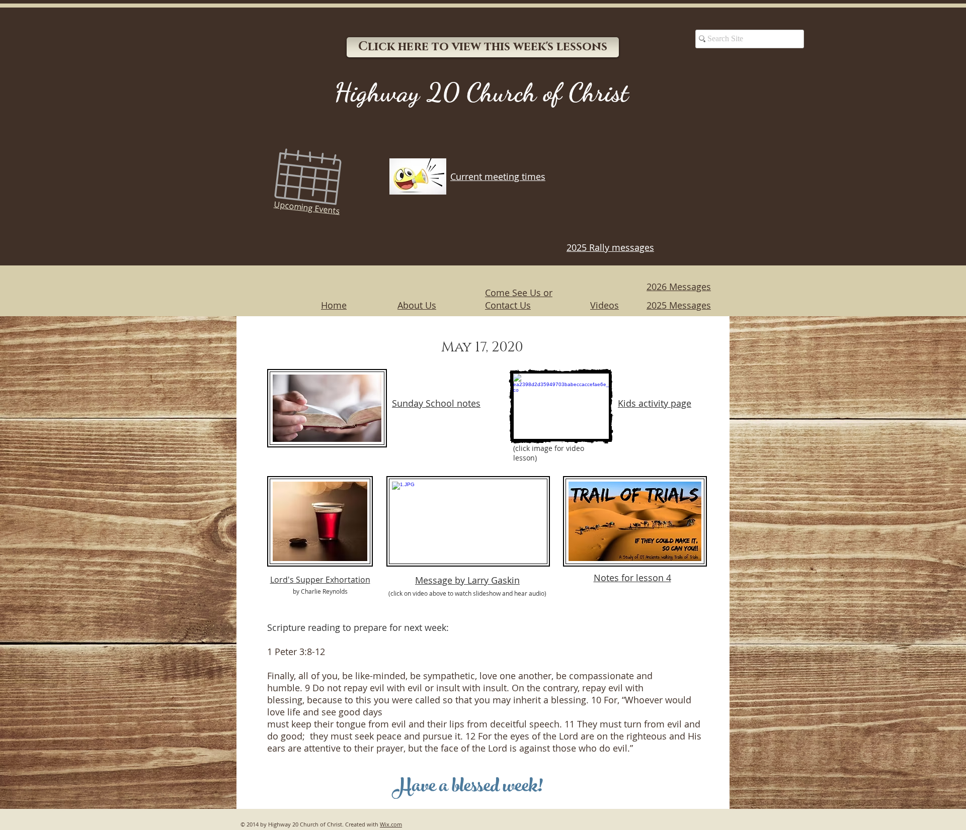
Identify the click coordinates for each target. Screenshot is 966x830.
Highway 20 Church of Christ (481, 92)
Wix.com (391, 824)
